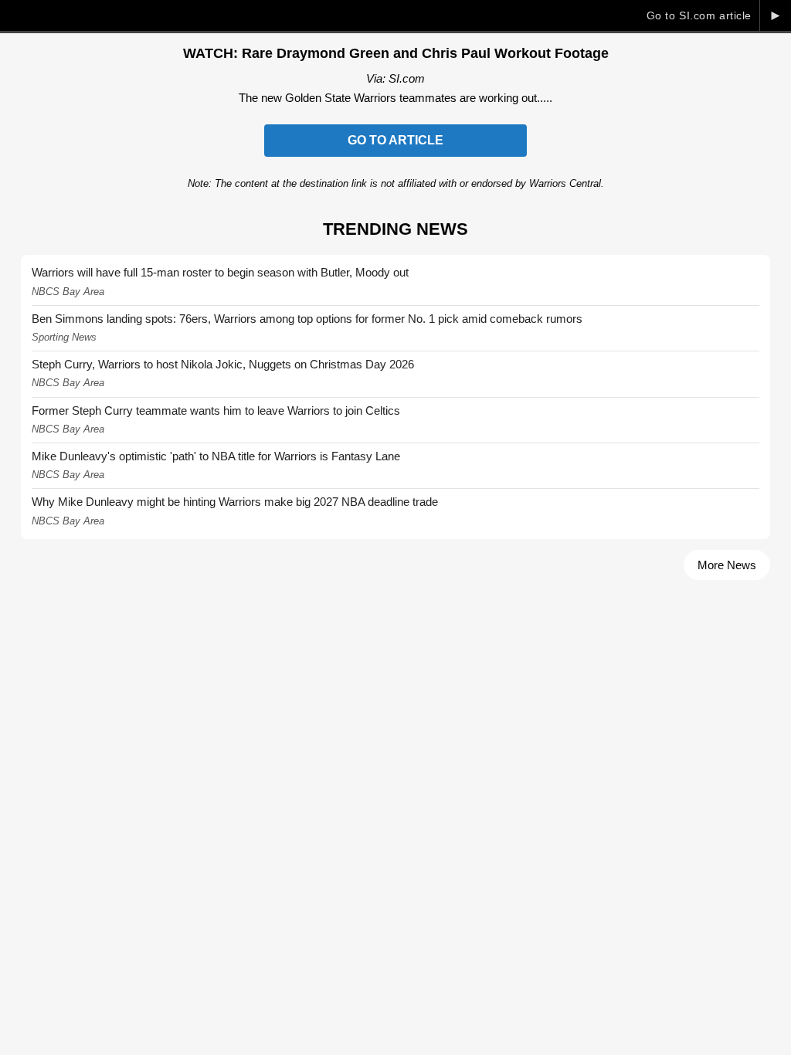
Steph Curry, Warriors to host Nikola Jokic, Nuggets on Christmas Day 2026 (223, 364)
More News (727, 565)
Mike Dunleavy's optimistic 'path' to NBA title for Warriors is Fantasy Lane (216, 456)
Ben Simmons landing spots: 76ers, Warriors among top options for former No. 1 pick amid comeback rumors (307, 318)
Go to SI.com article (699, 15)
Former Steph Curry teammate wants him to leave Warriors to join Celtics (216, 410)
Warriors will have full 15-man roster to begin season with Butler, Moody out (220, 272)
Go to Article (395, 140)
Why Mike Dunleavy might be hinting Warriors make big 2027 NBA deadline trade (235, 501)
